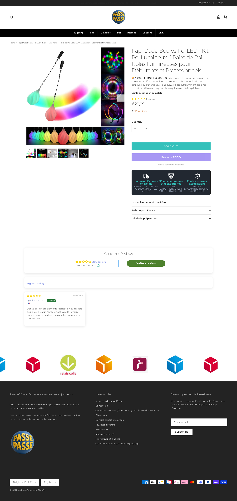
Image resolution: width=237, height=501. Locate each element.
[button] (139, 99)
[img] (34, 296)
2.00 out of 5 (99, 261)
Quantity (137, 121)
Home (12, 43)
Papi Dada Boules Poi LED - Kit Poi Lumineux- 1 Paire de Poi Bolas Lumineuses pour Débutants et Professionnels (67, 43)
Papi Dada (141, 111)
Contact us (101, 405)
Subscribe (181, 432)
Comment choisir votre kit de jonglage (117, 443)
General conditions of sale (109, 419)
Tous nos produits (105, 424)
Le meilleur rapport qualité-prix (150, 202)
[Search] (12, 17)
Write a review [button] (146, 263)
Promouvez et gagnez (107, 438)
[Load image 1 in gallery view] (75, 96)
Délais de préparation (144, 218)
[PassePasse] (118, 17)
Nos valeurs (101, 429)
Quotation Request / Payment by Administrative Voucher (127, 410)
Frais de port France (143, 210)
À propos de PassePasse (109, 401)
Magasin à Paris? (104, 434)
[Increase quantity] (147, 128)
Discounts (101, 415)
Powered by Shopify (36, 490)
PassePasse (21, 490)
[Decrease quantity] (134, 128)
